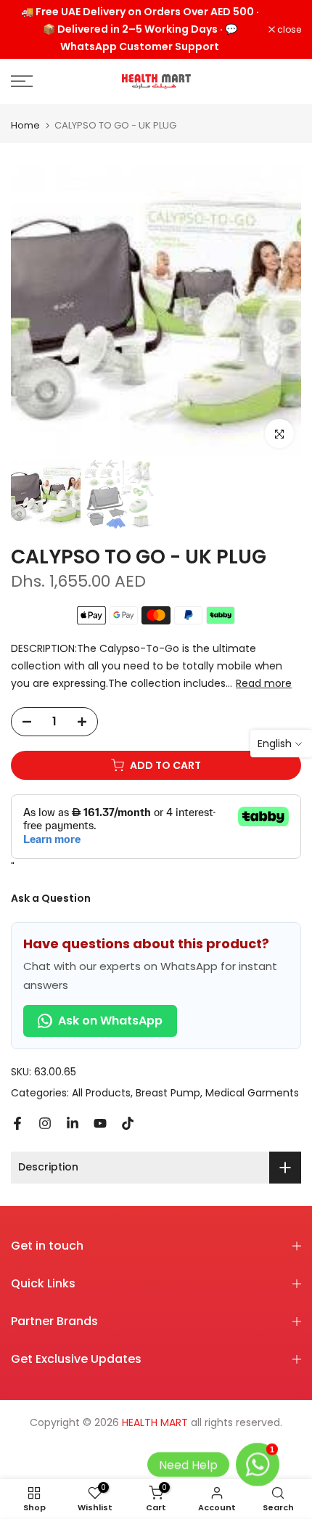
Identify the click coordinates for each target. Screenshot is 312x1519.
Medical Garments (252, 1093)
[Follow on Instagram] (45, 1123)
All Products (101, 1093)
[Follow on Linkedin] (72, 1123)
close (288, 29)
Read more (264, 683)
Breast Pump (168, 1093)
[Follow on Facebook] (17, 1123)
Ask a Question (51, 898)
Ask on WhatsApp (110, 1020)
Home (25, 125)
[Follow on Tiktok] (127, 1123)
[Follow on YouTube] (100, 1123)
